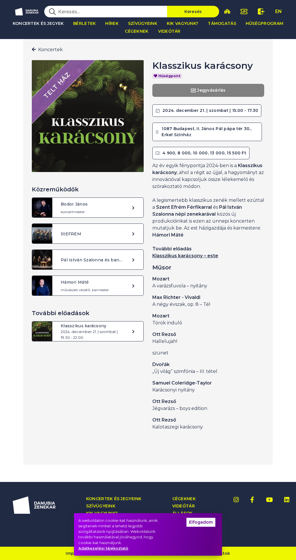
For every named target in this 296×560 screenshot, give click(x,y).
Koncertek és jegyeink (114, 498)
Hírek (111, 23)
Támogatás (222, 23)
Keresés (193, 11)
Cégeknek (136, 31)
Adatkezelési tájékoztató (103, 548)
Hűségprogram (264, 23)
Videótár (169, 31)
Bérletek (84, 23)
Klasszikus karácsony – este (185, 255)
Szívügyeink (142, 23)
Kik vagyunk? (182, 23)
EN (278, 11)
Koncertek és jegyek (38, 23)
